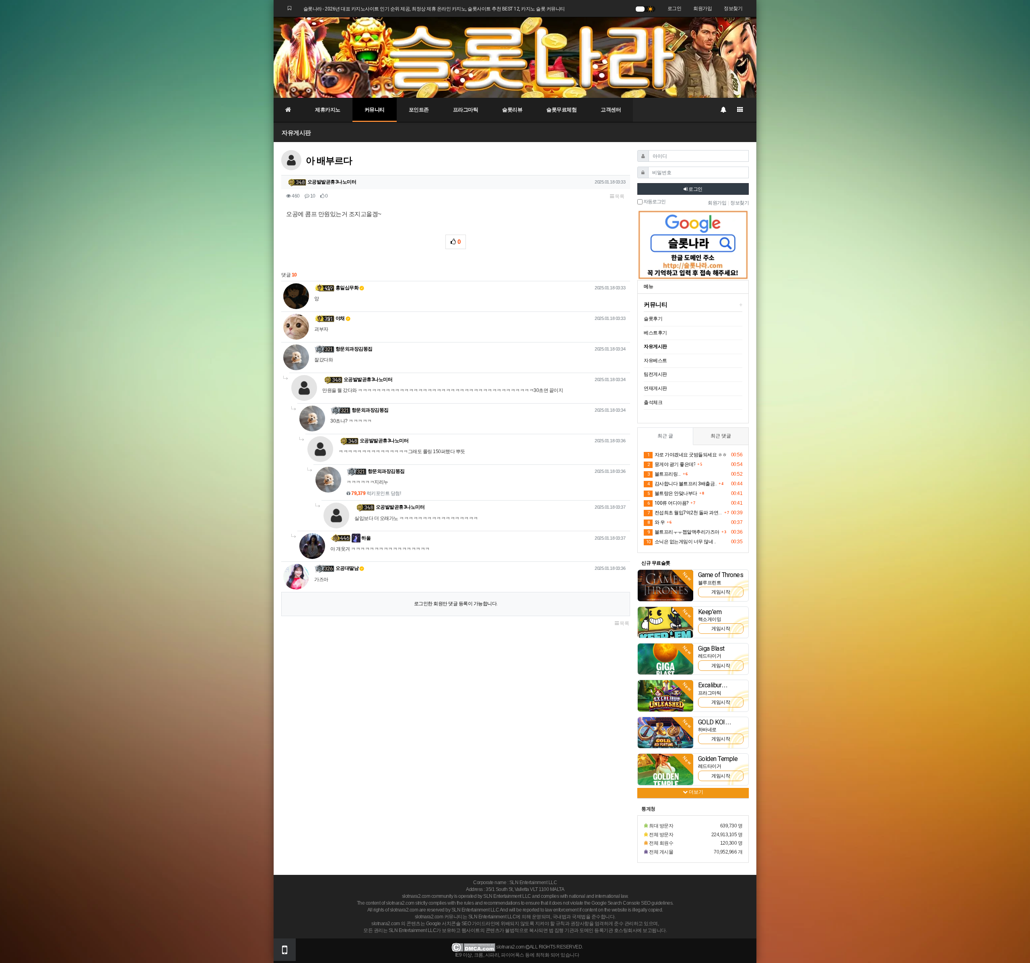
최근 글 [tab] (665, 436)
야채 (340, 318)
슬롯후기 (653, 319)
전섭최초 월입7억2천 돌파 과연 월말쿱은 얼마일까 (684, 513)
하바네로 (707, 729)
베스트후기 (655, 333)
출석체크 (653, 402)
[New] (665, 585)
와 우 (656, 522)
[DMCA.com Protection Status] (473, 947)
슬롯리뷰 (512, 110)
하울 (365, 538)
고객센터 (611, 110)
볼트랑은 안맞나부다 (672, 493)
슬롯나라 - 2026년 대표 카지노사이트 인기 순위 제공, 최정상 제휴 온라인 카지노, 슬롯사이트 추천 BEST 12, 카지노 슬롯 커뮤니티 (434, 9)
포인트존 (419, 110)
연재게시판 (655, 388)
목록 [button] (619, 196)
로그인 (674, 8)
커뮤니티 (375, 110)
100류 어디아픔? (667, 503)
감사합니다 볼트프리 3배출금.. (682, 484)
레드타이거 (709, 656)
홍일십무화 (347, 288)
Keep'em (710, 612)
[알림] (723, 110)
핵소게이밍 (709, 619)
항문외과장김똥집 (354, 349)
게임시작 (720, 592)
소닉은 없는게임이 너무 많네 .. (681, 541)
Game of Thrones (721, 575)
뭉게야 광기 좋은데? (671, 464)
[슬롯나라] (515, 57)
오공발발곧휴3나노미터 (331, 182)
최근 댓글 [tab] (721, 436)
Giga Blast (711, 648)
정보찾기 (733, 8)
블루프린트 (709, 583)
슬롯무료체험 (561, 110)
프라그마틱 (465, 110)
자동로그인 (654, 201)
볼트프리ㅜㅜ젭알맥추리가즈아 (683, 532)
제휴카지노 (327, 110)
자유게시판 (296, 132)
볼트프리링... (664, 474)
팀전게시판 (655, 374)
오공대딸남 (347, 568)
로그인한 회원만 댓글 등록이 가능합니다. (456, 603)
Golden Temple (718, 759)
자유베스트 (655, 360)
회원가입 (702, 8)
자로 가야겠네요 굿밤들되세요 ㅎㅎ (687, 455)
